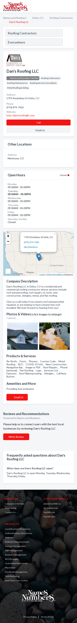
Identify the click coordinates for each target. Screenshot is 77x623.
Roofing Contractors (61, 17)
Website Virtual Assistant (17, 541)
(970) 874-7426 (31, 242)
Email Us (18, 397)
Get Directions (31, 246)
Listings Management (15, 546)
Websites (9, 537)
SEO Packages (11, 559)
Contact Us (10, 512)
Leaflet (42, 274)
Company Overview (14, 503)
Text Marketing (12, 576)
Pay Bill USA (49, 512)
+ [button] (8, 236)
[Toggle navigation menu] (72, 6)
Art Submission (51, 508)
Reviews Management (15, 554)
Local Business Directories (18, 529)
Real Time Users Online (16, 580)
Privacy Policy (30, 616)
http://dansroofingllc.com (20, 115)
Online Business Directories (18, 533)
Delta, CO (38, 17)
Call (39, 122)
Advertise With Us (52, 503)
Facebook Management (16, 572)
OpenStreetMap (55, 274)
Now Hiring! (11, 508)
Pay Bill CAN (49, 516)
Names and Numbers (14, 17)
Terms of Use (47, 616)
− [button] (8, 241)
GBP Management (14, 550)
